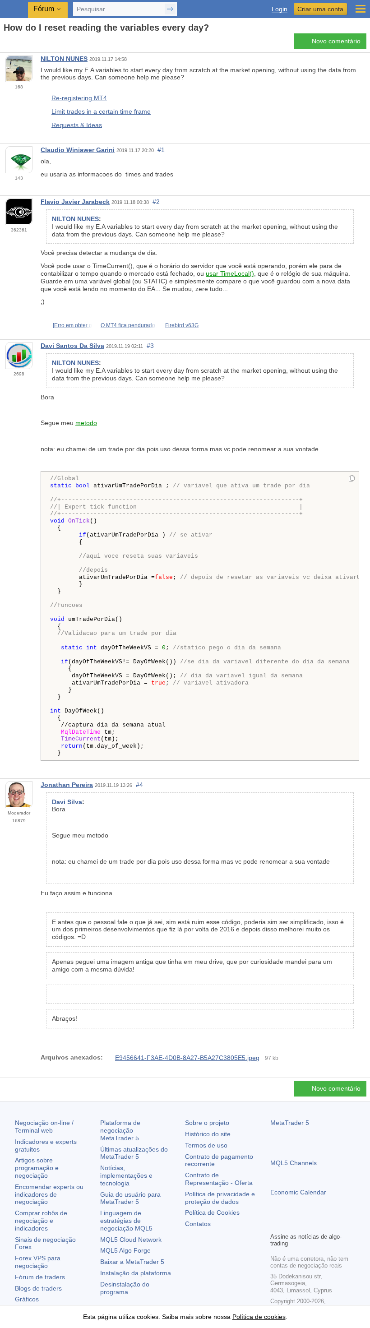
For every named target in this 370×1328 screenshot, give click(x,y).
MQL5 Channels (293, 1162)
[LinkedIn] (333, 1224)
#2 (156, 201)
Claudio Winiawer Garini (78, 149)
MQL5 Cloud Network (131, 1239)
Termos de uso (206, 1145)
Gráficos (27, 1299)
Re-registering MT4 (79, 98)
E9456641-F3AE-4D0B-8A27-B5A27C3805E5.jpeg (187, 1057)
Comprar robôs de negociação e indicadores (41, 1220)
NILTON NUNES (64, 58)
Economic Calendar (298, 1192)
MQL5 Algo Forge (125, 1250)
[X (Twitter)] (304, 1224)
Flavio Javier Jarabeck (75, 201)
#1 (161, 149)
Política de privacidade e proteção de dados (220, 1197)
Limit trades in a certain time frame (101, 111)
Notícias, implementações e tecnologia (126, 1175)
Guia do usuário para (130, 1198)
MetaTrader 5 (289, 1122)
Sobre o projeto (207, 1122)
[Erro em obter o (72, 325)
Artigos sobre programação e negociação (37, 1168)
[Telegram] (290, 1224)
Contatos (198, 1223)
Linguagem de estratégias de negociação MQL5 (126, 1220)
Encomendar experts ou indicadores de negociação (49, 1194)
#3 (150, 345)
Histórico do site (208, 1134)
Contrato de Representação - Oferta (219, 1178)
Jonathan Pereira (67, 784)
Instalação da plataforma (135, 1273)
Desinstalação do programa (124, 1288)
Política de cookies (259, 1316)
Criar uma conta (320, 9)
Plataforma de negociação (120, 1130)
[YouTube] (319, 1224)
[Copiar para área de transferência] (352, 479)
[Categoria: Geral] (17, 43)
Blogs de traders (38, 1288)
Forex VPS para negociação (37, 1261)
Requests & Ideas (76, 124)
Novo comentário (336, 41)
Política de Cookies (212, 1212)
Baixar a (132, 1261)
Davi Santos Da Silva (72, 345)
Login (279, 9)
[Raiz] (6, 43)
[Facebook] (275, 1224)
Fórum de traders (40, 1277)
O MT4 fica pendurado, (129, 325)
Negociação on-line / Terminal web (44, 1126)
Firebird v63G (182, 325)
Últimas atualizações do (134, 1153)
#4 (139, 784)
